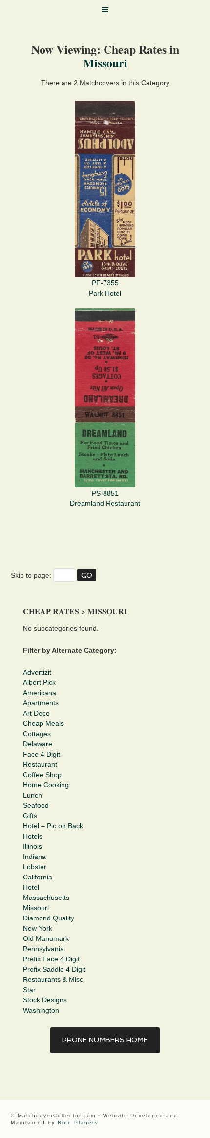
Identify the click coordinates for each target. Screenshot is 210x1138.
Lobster (34, 867)
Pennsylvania (43, 949)
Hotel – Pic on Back (53, 826)
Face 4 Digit (41, 754)
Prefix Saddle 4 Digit (54, 969)
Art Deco (36, 713)
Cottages (37, 734)
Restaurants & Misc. (54, 979)
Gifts (30, 815)
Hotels (32, 836)
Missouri (105, 62)
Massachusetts (46, 897)
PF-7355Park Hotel (105, 288)
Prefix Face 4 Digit (51, 959)
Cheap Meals (43, 723)
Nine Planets (78, 1122)
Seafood (36, 805)
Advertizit (37, 672)
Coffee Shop (42, 775)
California (37, 877)
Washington (41, 1010)
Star (29, 990)
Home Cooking (46, 785)
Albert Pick (39, 682)
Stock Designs (45, 1000)
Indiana (34, 856)
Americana (39, 693)
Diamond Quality (48, 918)
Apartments (41, 703)
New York (37, 928)
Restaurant (40, 764)
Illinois (32, 846)
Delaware (37, 744)
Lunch (32, 795)
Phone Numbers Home (105, 1040)
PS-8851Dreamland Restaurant (105, 498)
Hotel (31, 887)
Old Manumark (46, 938)
